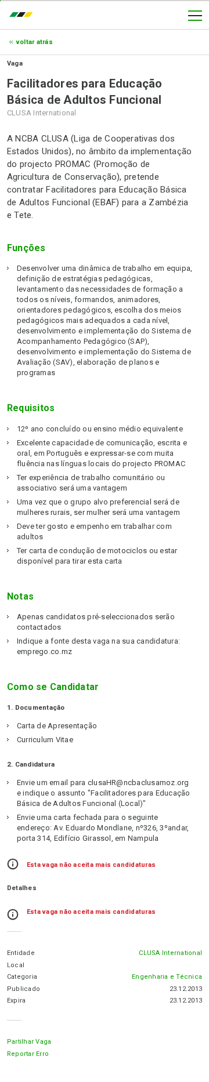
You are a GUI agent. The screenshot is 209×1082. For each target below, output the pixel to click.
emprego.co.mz (23, 15)
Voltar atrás (34, 42)
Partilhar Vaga (29, 1041)
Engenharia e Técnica (167, 977)
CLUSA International (170, 953)
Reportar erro (28, 1054)
